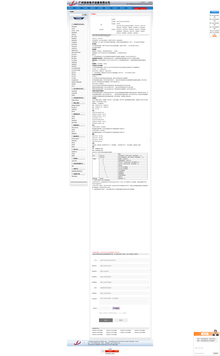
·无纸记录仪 (74, 46)
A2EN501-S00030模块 (125, 332)
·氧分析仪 (73, 74)
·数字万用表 (74, 36)
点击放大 (101, 29)
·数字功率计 (74, 54)
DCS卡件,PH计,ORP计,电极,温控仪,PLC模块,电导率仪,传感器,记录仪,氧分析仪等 (136, 4)
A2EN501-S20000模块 (139, 332)
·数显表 (73, 155)
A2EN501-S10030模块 (111, 334)
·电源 (72, 166)
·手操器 (73, 116)
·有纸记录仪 (74, 48)
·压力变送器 (74, 60)
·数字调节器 (74, 44)
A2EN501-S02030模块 (97, 332)
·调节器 (73, 144)
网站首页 (70, 8)
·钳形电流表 (74, 40)
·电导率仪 (73, 72)
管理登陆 (97, 344)
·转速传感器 (74, 91)
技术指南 (100, 8)
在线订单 (115, 8)
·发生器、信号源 (75, 30)
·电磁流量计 (74, 64)
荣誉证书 (122, 8)
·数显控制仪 (74, 133)
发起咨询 (216, 353)
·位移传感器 (74, 93)
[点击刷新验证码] (116, 308)
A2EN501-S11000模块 (97, 330)
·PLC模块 (73, 78)
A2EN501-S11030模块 (139, 330)
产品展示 (85, 8)
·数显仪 (73, 146)
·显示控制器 (74, 122)
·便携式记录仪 (74, 50)
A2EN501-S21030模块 (125, 330)
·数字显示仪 (74, 107)
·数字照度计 (74, 58)
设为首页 (143, 2)
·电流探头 (73, 84)
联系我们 (129, 8)
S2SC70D (117, 252)
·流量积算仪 (74, 109)
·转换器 (73, 95)
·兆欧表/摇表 (74, 176)
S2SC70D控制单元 (110, 252)
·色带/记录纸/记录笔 (75, 52)
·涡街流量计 (74, 66)
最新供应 (92, 8)
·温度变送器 (74, 62)
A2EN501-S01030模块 (111, 332)
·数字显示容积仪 (75, 138)
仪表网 (110, 349)
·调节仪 (73, 118)
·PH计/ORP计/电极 (75, 70)
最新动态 (107, 8)
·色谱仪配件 (74, 26)
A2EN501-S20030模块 (97, 334)
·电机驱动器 (74, 32)
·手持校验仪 (74, 42)
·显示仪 (73, 131)
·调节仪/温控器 (74, 127)
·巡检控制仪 (74, 120)
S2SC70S (103, 252)
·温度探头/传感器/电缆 (76, 82)
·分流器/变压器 (74, 80)
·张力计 (73, 86)
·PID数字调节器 (75, 100)
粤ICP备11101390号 (107, 344)
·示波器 (73, 28)
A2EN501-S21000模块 (111, 330)
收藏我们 (150, 2)
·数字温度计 (74, 56)
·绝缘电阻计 (74, 38)
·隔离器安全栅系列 (75, 105)
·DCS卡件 (73, 76)
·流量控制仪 (74, 140)
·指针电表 (73, 34)
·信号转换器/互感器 (75, 68)
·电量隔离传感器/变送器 (76, 171)
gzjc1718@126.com (115, 343)
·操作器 (73, 111)
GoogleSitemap (91, 344)
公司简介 (78, 8)
